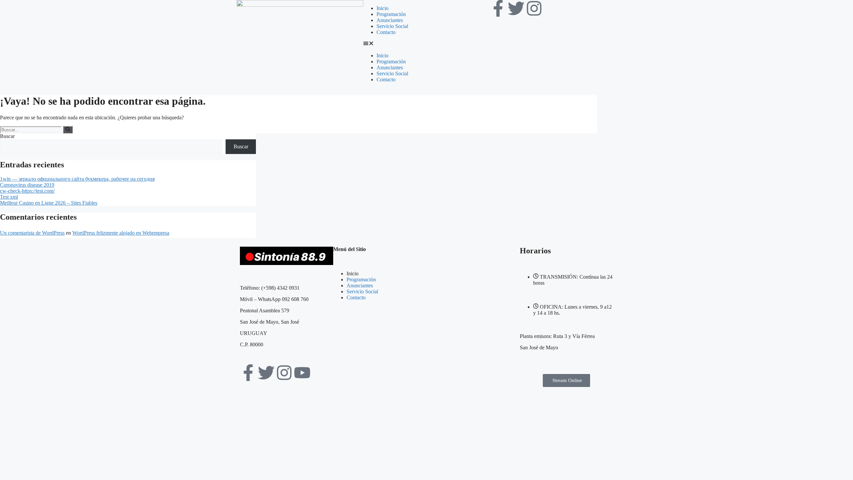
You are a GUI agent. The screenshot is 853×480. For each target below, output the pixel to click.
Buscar (7, 136)
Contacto (386, 32)
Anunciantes (390, 20)
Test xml (9, 197)
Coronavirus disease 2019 (27, 185)
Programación (391, 14)
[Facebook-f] (498, 8)
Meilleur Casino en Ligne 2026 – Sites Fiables (48, 203)
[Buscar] (68, 129)
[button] (426, 44)
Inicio (383, 8)
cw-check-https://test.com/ (27, 191)
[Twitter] (516, 8)
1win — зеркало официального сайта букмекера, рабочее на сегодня (77, 179)
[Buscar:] (31, 129)
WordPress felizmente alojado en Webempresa (120, 233)
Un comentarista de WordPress (32, 233)
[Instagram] (534, 8)
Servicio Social (392, 26)
